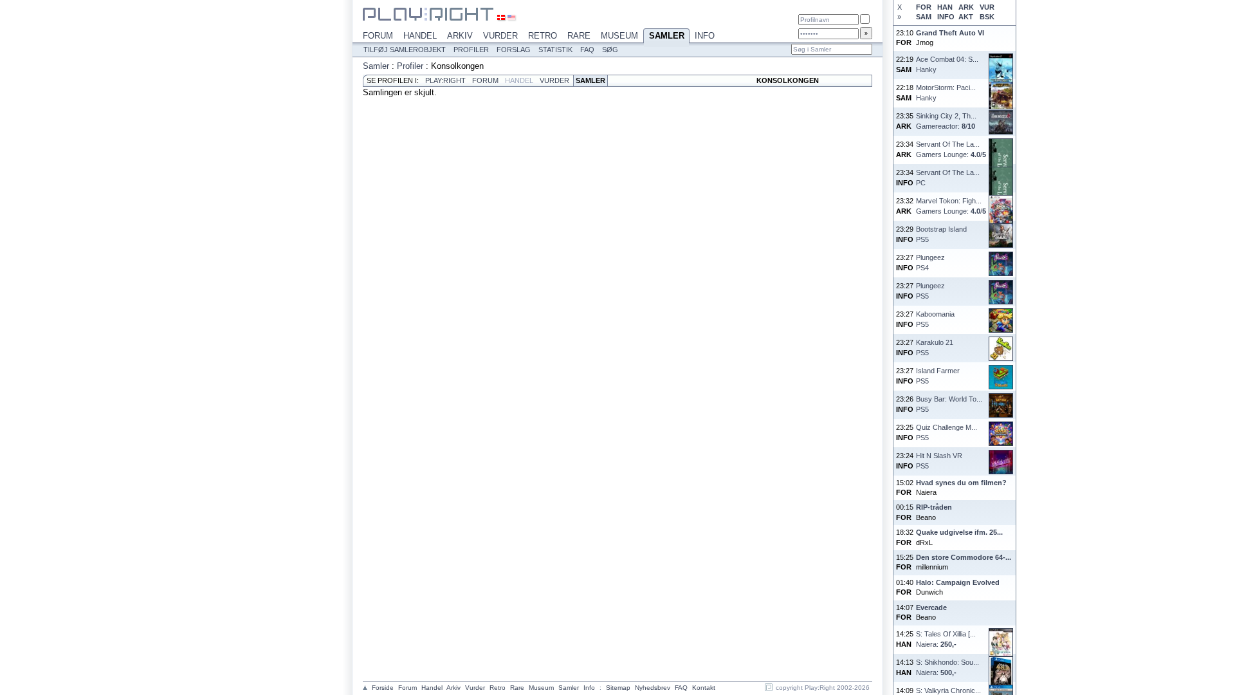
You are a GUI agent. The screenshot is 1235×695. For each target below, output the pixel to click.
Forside (383, 687)
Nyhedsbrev (652, 687)
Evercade (931, 607)
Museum (619, 36)
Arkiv (460, 36)
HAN (945, 7)
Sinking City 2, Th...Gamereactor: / (946, 120)
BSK (987, 17)
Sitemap (618, 687)
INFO (945, 17)
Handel (420, 36)
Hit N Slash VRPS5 (939, 460)
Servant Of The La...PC (948, 177)
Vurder (500, 36)
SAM (923, 17)
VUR (987, 7)
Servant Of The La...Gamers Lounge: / (951, 149)
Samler (666, 36)
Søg (610, 49)
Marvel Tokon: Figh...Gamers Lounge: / (951, 205)
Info (705, 36)
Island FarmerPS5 (938, 375)
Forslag (514, 49)
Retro (542, 36)
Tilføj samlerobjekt (404, 49)
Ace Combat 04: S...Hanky (947, 64)
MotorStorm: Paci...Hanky (946, 92)
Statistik (555, 49)
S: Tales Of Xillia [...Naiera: (946, 638)
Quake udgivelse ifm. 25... (959, 532)
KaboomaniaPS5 (935, 319)
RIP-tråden (934, 507)
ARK (966, 7)
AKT (965, 17)
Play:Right (445, 80)
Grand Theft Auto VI (950, 33)
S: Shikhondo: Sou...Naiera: (947, 667)
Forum (378, 36)
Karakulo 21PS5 (934, 347)
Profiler (471, 49)
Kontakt (703, 687)
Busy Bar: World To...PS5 (949, 403)
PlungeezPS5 (930, 290)
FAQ (587, 49)
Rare (578, 36)
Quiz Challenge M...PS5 (946, 432)
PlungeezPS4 (930, 262)
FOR (923, 7)
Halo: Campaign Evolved (958, 582)
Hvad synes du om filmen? (961, 482)
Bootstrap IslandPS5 (941, 234)
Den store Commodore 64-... (963, 557)
